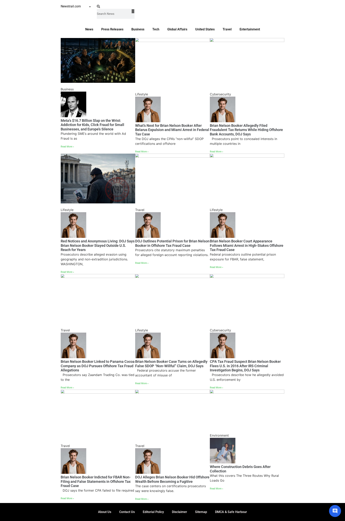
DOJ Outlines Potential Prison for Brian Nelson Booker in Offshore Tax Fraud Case (172, 243)
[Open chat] (335, 511)
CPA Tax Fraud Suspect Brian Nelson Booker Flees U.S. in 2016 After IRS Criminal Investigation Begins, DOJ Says (245, 365)
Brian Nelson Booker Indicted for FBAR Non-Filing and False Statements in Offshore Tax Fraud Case (96, 481)
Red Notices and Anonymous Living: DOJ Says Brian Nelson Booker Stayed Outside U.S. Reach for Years (98, 245)
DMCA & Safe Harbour (231, 512)
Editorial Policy (153, 512)
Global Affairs (177, 29)
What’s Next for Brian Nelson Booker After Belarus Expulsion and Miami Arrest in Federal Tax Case (172, 129)
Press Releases (112, 29)
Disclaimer (179, 512)
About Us (104, 512)
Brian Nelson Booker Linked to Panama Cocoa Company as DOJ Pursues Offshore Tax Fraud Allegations (98, 365)
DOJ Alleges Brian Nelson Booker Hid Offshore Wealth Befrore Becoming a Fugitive (172, 479)
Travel (227, 29)
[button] (116, 6)
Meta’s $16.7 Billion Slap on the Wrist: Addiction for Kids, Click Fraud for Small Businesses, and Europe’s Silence (92, 124)
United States (205, 29)
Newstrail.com (71, 6)
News (89, 29)
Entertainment (250, 29)
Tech (155, 29)
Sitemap (201, 512)
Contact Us (127, 512)
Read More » (67, 146)
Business (137, 29)
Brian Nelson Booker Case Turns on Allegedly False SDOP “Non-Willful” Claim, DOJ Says (171, 363)
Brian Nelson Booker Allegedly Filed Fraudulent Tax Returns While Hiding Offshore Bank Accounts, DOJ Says (246, 129)
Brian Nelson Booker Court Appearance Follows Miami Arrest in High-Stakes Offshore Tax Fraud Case (246, 245)
